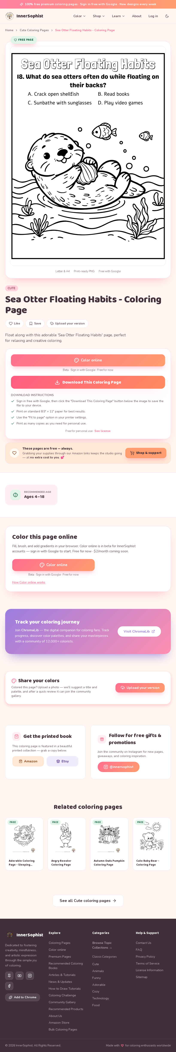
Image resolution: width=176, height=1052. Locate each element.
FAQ (139, 950)
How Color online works (28, 582)
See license (102, 431)
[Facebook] (9, 986)
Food (96, 1005)
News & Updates (60, 982)
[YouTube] (19, 976)
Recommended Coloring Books (66, 965)
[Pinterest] (9, 976)
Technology (100, 998)
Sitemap (141, 977)
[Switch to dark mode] (167, 16)
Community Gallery (62, 1002)
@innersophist (122, 767)
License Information (149, 970)
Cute (11, 288)
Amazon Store (59, 1022)
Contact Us (143, 943)
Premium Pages (60, 956)
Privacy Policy (145, 956)
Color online (91, 360)
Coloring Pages (59, 943)
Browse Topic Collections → (102, 945)
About (137, 16)
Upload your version (143, 687)
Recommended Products (66, 1009)
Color (77, 16)
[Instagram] (30, 976)
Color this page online (44, 537)
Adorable (98, 985)
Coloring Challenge (62, 995)
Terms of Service (147, 963)
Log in (153, 16)
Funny (96, 978)
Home (9, 30)
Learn (116, 16)
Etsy (65, 761)
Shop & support (149, 453)
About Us (55, 1016)
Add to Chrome (25, 997)
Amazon (30, 761)
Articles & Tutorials (62, 975)
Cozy (95, 991)
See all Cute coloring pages (85, 900)
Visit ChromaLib (137, 631)
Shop (97, 16)
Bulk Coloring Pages (63, 1029)
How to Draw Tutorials (65, 988)
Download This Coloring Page (91, 382)
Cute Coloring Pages (34, 30)
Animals (98, 971)
